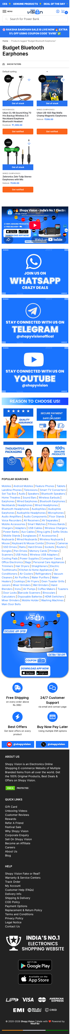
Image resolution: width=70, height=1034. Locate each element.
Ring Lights (24, 524)
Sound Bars (56, 485)
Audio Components (13, 508)
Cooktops (19, 573)
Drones (40, 535)
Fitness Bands (30, 516)
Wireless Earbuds (12, 489)
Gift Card (11, 798)
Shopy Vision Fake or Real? (22, 864)
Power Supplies (29, 550)
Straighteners (41, 558)
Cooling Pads (10, 550)
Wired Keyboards (12, 531)
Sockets (42, 539)
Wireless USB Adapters (44, 546)
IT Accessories (37, 527)
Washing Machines (13, 596)
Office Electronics (12, 554)
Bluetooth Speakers (13, 485)
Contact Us (12, 917)
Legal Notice (13, 913)
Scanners (7, 546)
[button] (61, 11)
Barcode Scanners (41, 584)
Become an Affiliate (17, 834)
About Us (11, 842)
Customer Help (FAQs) (19, 881)
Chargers (46, 516)
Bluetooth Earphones (14, 493)
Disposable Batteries (44, 588)
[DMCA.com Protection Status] (33, 779)
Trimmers (9, 558)
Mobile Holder (51, 592)
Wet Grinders (42, 577)
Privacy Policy (14, 909)
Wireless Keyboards (36, 531)
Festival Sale (13, 818)
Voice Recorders (54, 508)
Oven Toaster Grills (52, 573)
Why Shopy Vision (16, 822)
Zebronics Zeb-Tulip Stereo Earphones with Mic (17, 175)
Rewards (10, 810)
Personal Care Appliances (48, 554)
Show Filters (14, 64)
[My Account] (55, 11)
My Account (13, 877)
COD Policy (12, 893)
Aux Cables (8, 524)
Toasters (7, 584)
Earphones (31, 489)
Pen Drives (20, 543)
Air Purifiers (22, 569)
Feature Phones (44, 474)
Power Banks (52, 520)
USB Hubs (21, 546)
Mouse (55, 531)
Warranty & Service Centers (22, 868)
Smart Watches (11, 516)
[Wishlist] (27, 79)
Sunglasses (19, 527)
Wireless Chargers (31, 520)
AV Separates (29, 512)
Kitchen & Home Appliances (36, 562)
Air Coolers (26, 565)
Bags (28, 554)
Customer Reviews (17, 806)
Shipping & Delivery (17, 889)
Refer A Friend (14, 814)
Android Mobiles (23, 474)
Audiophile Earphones (31, 501)
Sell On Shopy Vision (18, 830)
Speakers (49, 482)
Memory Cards (38, 543)
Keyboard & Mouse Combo (18, 535)
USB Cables (10, 520)
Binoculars (8, 588)
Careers (10, 838)
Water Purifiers (40, 569)
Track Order (12, 873)
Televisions (32, 478)
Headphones (52, 493)
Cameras (52, 535)
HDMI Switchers (11, 592)
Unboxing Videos (16, 802)
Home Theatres (37, 485)
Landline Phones (13, 478)
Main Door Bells (36, 596)
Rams (15, 539)
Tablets (61, 474)
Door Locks (21, 584)
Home (5, 41)
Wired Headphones (13, 497)
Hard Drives (28, 539)
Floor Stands (34, 508)
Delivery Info (13, 885)
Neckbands (8, 108)
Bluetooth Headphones (41, 497)
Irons (18, 581)
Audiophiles (9, 501)
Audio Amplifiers (47, 504)
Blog (8, 846)
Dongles (7, 543)
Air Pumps (29, 581)
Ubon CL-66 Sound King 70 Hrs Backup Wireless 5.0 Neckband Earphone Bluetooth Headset (17, 116)
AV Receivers (11, 512)
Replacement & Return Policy (23, 901)
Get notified (17, 130)
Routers (53, 539)
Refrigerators (43, 565)
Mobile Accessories (51, 512)
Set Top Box (25, 482)
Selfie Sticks (40, 524)
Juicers (7, 577)
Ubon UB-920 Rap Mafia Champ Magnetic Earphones (48, 114)
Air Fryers (33, 573)
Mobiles (6, 474)
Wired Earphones (44, 108)
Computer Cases (51, 550)
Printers (54, 543)
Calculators (23, 588)
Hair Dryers (24, 558)
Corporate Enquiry (17, 826)
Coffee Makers (46, 581)
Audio (37, 482)
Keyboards (54, 527)
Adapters (60, 516)
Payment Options (16, 897)
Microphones (27, 504)
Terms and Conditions (19, 905)
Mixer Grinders (23, 577)
